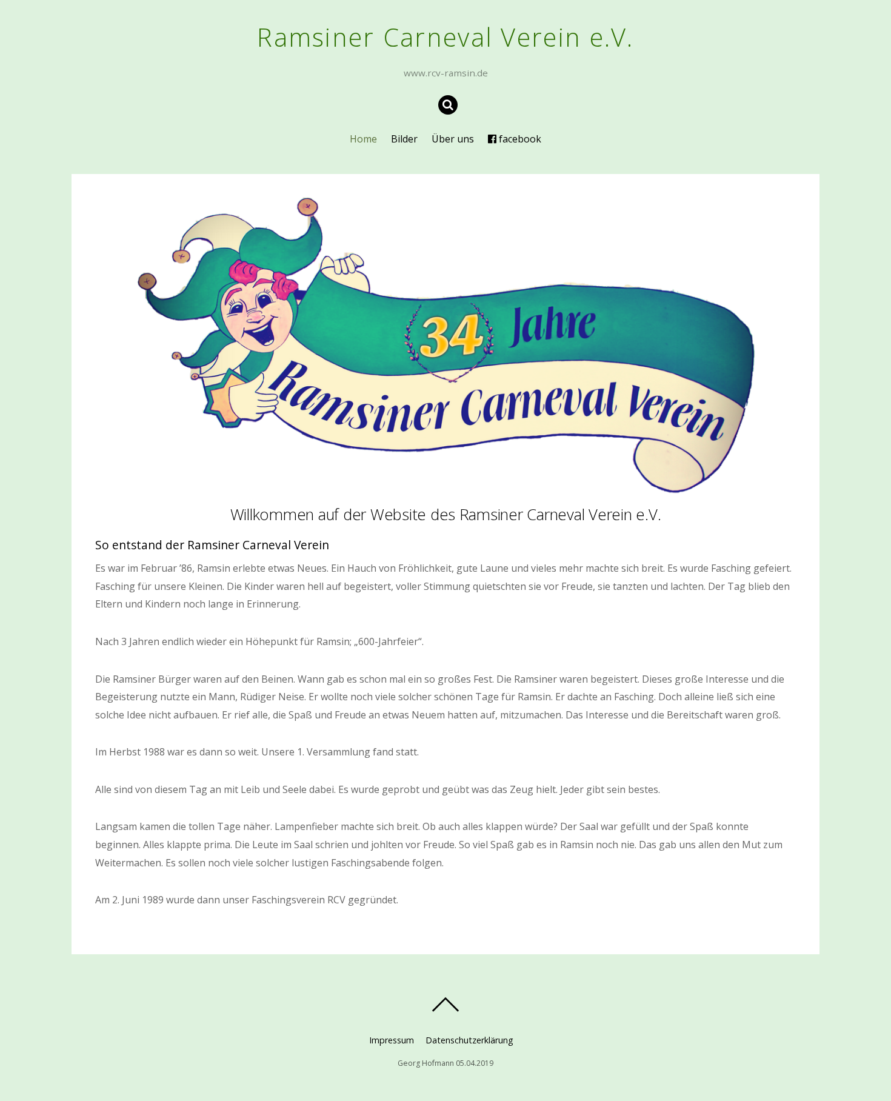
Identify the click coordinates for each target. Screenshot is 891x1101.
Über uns (453, 139)
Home (363, 139)
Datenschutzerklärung (469, 1040)
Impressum (391, 1040)
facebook (518, 139)
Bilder (404, 139)
